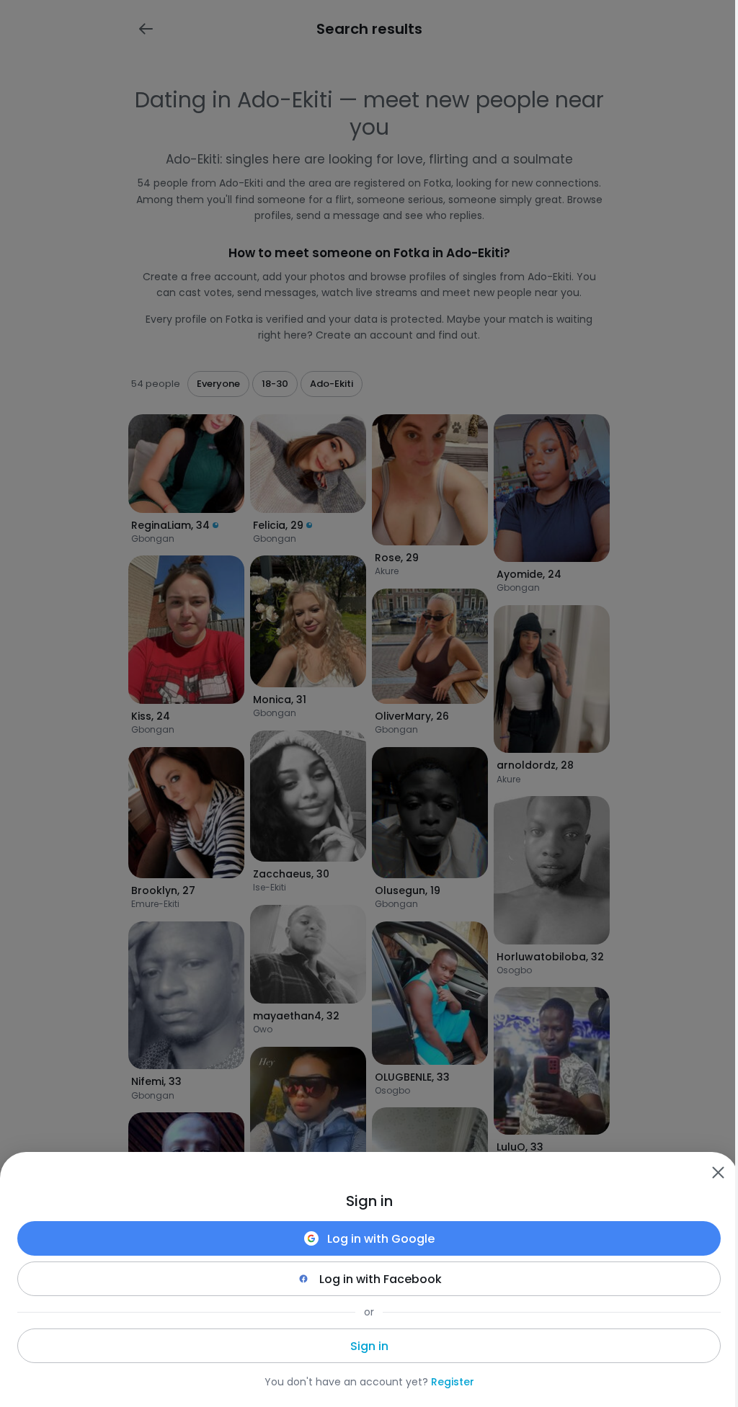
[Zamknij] (717, 1172)
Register (452, 1382)
